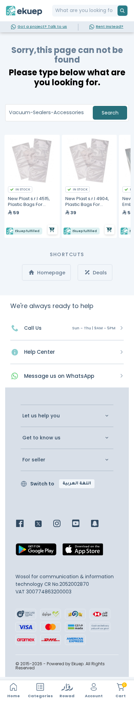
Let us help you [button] (41, 416)
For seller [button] (33, 460)
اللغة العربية (77, 483)
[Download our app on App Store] (82, 551)
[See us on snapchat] (99, 524)
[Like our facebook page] (24, 524)
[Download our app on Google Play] (36, 551)
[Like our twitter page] (43, 524)
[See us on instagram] (62, 524)
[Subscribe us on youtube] (80, 524)
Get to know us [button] (41, 438)
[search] (122, 11)
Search (110, 112)
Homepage (50, 272)
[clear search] (115, 11)
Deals (99, 272)
